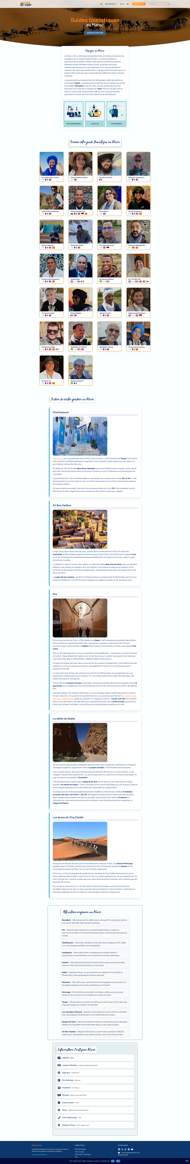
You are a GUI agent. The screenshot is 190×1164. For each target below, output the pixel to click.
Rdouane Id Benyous (136, 177)
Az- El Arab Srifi (134, 279)
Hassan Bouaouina (78, 211)
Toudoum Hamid (48, 313)
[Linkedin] (129, 1149)
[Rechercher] (168, 4)
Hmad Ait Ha (46, 381)
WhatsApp (121, 1155)
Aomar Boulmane (135, 211)
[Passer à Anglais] (126, 4)
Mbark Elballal (76, 313)
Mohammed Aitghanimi (50, 279)
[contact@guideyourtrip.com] (119, 1153)
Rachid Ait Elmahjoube (50, 211)
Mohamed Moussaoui (136, 347)
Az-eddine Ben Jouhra (50, 177)
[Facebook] (119, 1149)
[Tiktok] (125, 1149)
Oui (113, 1161)
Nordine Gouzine (105, 177)
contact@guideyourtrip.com (130, 1152)
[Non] (187, 1161)
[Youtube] (132, 1149)
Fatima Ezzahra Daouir (79, 177)
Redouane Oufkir (77, 245)
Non (118, 1161)
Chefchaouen (58, 458)
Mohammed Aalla (48, 347)
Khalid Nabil (75, 279)
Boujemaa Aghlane (106, 279)
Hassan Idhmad (47, 245)
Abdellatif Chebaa (106, 347)
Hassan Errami (105, 313)
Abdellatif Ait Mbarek (79, 347)
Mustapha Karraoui (106, 245)
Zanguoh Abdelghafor (136, 245)
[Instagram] (122, 1149)
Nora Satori (103, 211)
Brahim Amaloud (77, 381)
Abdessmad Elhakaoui (136, 313)
